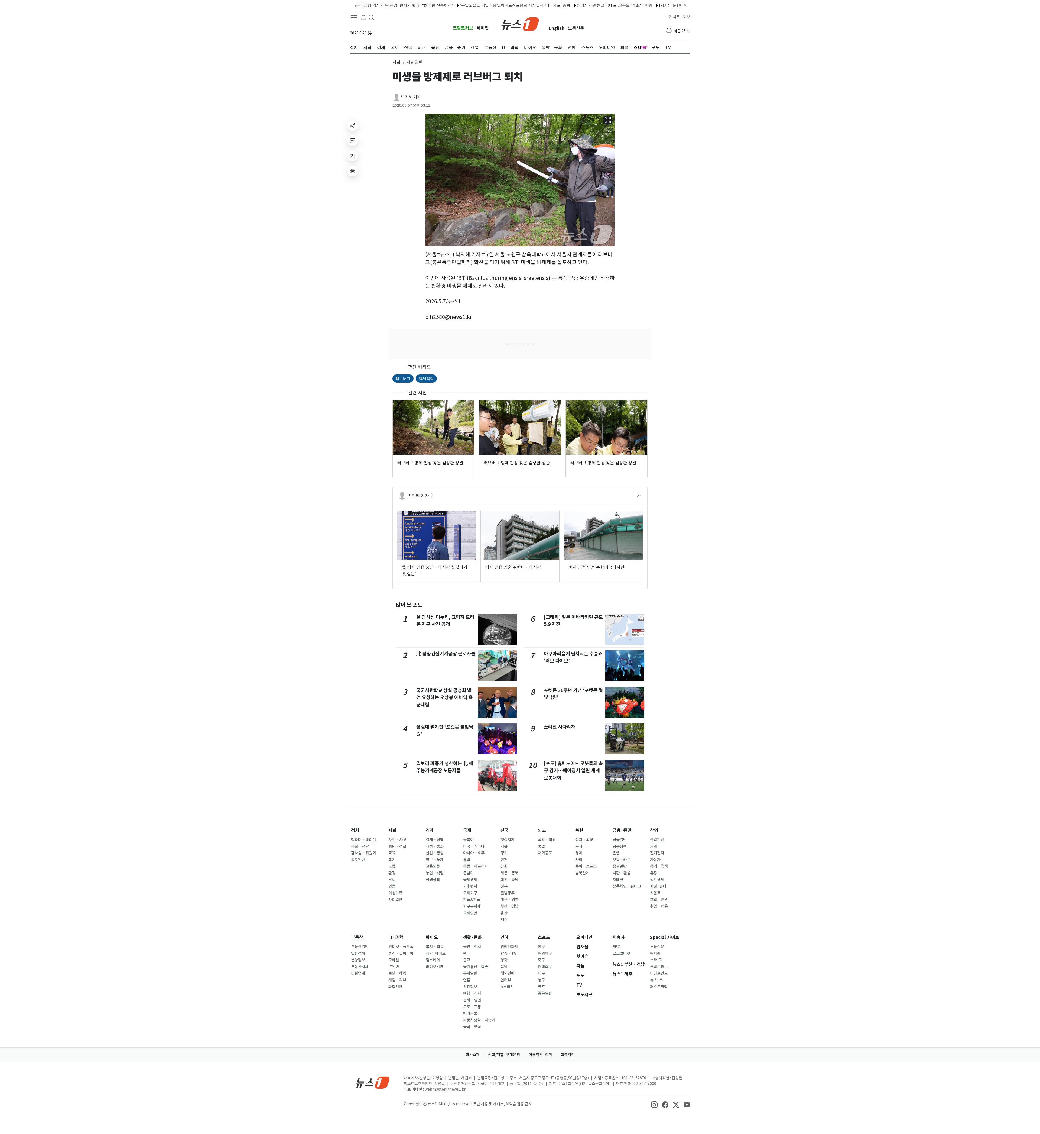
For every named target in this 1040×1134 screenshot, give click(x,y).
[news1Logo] (372, 1082)
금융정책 (620, 846)
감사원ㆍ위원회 (363, 853)
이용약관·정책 (540, 1054)
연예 (504, 937)
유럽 (466, 859)
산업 (654, 830)
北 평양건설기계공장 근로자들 (445, 654)
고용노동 (433, 866)
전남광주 (507, 893)
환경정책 (433, 879)
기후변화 (470, 886)
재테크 (618, 879)
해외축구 (545, 966)
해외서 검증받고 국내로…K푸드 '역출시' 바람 (572, 5)
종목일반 (545, 993)
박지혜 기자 (411, 97)
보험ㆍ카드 (621, 859)
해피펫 (483, 28)
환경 (391, 873)
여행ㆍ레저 (472, 993)
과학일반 (395, 986)
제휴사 (619, 937)
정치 (355, 830)
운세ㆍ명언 (472, 1000)
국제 (467, 830)
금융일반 (620, 839)
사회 (392, 830)
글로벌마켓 (621, 953)
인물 (391, 886)
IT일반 (393, 966)
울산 (504, 913)
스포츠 (544, 937)
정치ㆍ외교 (584, 839)
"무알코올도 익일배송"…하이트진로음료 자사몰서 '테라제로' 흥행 (473, 5)
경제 (430, 830)
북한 (579, 830)
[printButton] (352, 171)
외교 (542, 830)
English (556, 28)
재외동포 (545, 853)
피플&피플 (471, 899)
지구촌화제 (472, 906)
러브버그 (403, 378)
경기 (504, 853)
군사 (578, 846)
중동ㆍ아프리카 (475, 866)
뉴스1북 (656, 980)
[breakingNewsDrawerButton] (363, 17)
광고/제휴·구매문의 (504, 1054)
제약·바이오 (436, 953)
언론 (466, 980)
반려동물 (470, 1013)
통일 (541, 846)
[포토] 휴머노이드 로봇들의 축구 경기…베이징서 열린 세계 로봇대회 (573, 770)
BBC (616, 946)
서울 (504, 846)
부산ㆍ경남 (509, 906)
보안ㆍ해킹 (397, 973)
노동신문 (576, 28)
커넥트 (674, 17)
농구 (541, 980)
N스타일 (507, 986)
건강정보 (470, 986)
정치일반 (358, 859)
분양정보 (358, 960)
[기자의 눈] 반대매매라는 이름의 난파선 (651, 5)
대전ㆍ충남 (509, 879)
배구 (541, 973)
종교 (466, 960)
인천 (504, 859)
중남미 (468, 873)
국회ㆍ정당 (360, 846)
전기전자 (657, 853)
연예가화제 (509, 946)
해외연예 (507, 973)
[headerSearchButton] (371, 17)
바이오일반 (434, 966)
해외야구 (545, 953)
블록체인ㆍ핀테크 (627, 886)
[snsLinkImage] (654, 1104)
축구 (541, 960)
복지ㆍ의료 (435, 946)
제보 (686, 17)
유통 (653, 873)
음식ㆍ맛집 (472, 1026)
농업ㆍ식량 (435, 873)
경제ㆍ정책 (435, 839)
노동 (391, 866)
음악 (504, 966)
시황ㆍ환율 (621, 873)
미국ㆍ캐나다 (474, 846)
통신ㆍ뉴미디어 (400, 953)
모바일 (393, 960)
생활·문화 (472, 937)
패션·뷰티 (658, 886)
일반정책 (358, 953)
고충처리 (568, 1054)
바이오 (432, 937)
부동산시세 (360, 966)
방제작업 (426, 378)
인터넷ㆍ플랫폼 (400, 946)
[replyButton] (352, 140)
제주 (504, 919)
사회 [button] (396, 62)
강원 (504, 866)
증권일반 (620, 866)
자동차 (655, 859)
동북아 (468, 839)
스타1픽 (656, 960)
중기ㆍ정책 (659, 866)
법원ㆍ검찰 (397, 846)
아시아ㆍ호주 (474, 853)
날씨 (391, 879)
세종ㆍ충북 (509, 873)
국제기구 (470, 893)
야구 (541, 946)
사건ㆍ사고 (397, 839)
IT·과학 (395, 937)
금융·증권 (622, 830)
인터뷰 (505, 980)
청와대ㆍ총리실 (363, 839)
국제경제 (470, 879)
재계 (653, 846)
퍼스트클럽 (659, 986)
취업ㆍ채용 (659, 906)
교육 (391, 853)
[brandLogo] (520, 23)
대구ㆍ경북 (509, 899)
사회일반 (395, 899)
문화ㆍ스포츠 (586, 866)
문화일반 (470, 973)
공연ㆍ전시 (472, 946)
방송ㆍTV (508, 953)
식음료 (655, 893)
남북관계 (582, 873)
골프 (541, 986)
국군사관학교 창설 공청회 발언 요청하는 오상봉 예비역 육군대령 (444, 697)
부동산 (357, 937)
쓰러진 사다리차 (559, 727)
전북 (504, 886)
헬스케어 (433, 960)
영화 (504, 960)
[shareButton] (352, 125)
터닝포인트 (659, 973)
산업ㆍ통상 (435, 853)
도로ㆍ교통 (472, 1006)
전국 (504, 830)
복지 (391, 859)
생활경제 (657, 879)
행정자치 (507, 839)
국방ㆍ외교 (547, 839)
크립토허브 (463, 28)
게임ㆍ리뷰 (397, 980)
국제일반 (470, 913)
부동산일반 (360, 946)
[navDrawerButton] (354, 17)
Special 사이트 (664, 937)
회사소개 (473, 1054)
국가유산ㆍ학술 (475, 966)
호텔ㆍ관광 (659, 899)
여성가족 (395, 893)
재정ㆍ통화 (435, 846)
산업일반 (657, 839)
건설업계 (358, 973)
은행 (616, 853)
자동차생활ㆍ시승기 (479, 1020)
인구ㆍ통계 (435, 859)
